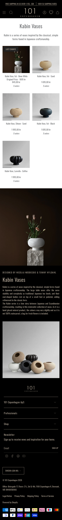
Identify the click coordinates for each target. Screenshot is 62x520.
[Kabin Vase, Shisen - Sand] (16, 106)
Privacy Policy (19, 496)
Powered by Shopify (10, 502)
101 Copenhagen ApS (14, 402)
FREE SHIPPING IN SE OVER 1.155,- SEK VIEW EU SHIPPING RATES (31, 3)
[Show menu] (4, 12)
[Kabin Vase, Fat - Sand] (45, 59)
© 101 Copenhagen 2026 (12, 480)
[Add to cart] (6, 69)
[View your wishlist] (51, 12)
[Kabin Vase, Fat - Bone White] (16, 59)
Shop (6, 424)
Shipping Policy (33, 496)
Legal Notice (7, 496)
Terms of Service (47, 496)
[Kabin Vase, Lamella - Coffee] (16, 154)
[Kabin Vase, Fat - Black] (45, 106)
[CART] (57, 12)
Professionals (10, 413)
